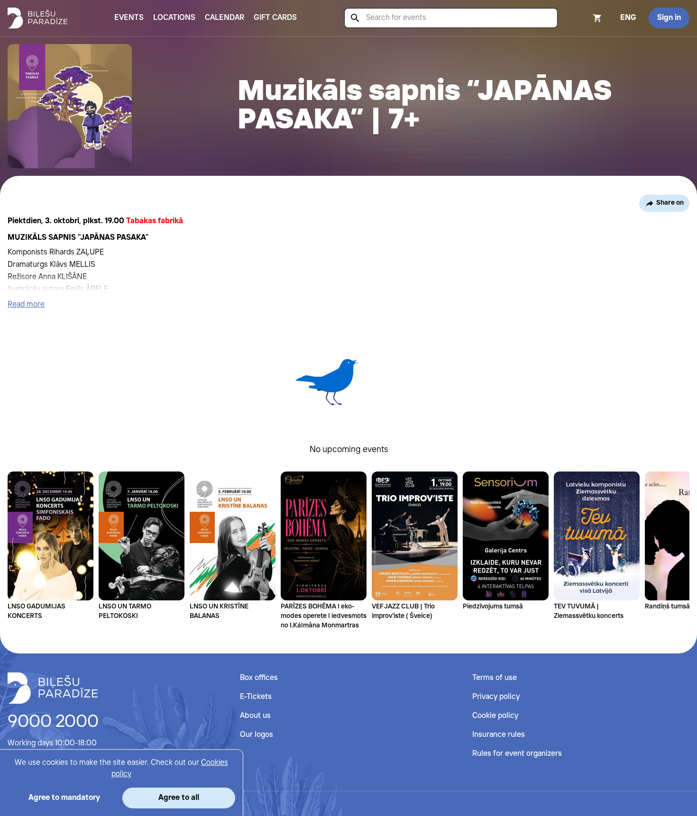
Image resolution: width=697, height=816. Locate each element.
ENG (628, 17)
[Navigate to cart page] (584, 18)
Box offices (259, 677)
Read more (26, 304)
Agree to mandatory (64, 797)
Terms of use (494, 677)
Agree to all (178, 797)
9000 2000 (53, 722)
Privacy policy (496, 696)
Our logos (256, 734)
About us (255, 715)
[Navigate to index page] (37, 18)
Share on (670, 202)
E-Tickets (256, 696)
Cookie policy (495, 715)
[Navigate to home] (53, 688)
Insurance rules (498, 734)
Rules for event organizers (517, 753)
